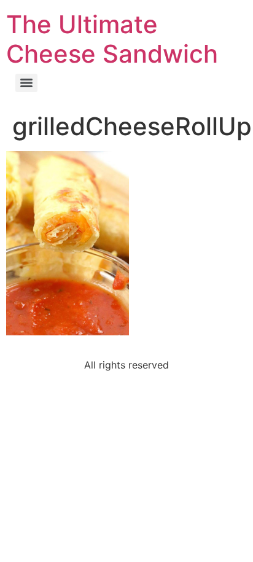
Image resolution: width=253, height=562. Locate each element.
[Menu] (26, 83)
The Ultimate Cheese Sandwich (112, 39)
